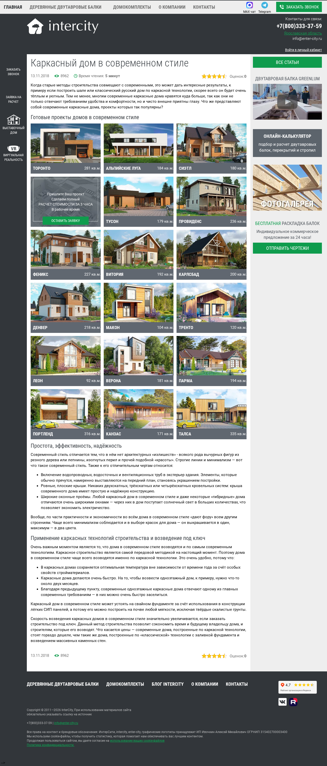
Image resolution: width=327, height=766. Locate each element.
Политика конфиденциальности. (50, 745)
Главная (13, 7)
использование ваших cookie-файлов (137, 740)
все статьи (287, 62)
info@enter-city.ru (307, 38)
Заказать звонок (302, 7)
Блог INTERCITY (168, 684)
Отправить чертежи (287, 248)
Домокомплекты (132, 7)
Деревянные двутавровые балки (65, 7)
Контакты (204, 7)
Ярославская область (303, 33)
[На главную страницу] (63, 27)
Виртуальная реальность (13, 157)
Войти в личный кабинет (303, 50)
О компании (172, 7)
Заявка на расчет (13, 99)
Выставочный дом (14, 130)
